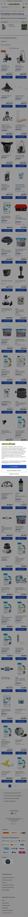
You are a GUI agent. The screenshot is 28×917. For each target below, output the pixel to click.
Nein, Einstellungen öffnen (14, 470)
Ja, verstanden (14, 466)
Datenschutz (11, 473)
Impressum (16, 473)
